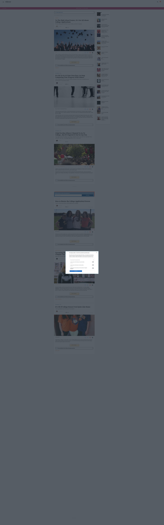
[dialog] (82, 262)
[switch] (92, 262)
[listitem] (82, 259)
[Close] (97, 253)
